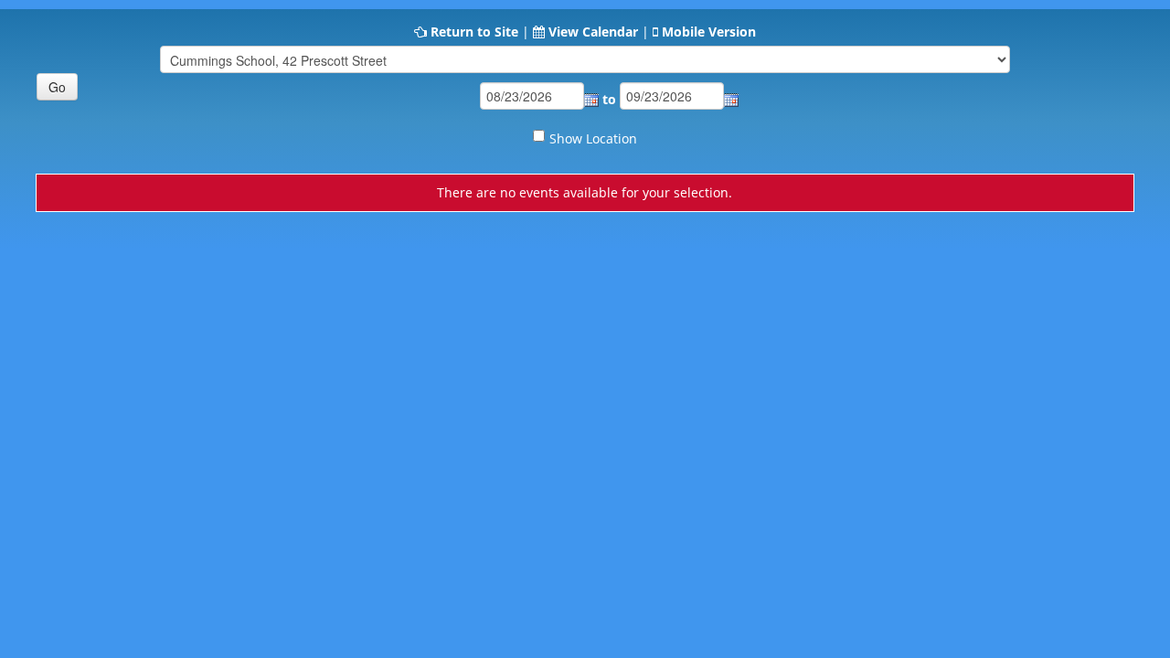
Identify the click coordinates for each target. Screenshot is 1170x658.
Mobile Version (709, 31)
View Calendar (593, 31)
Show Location (593, 138)
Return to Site (474, 31)
